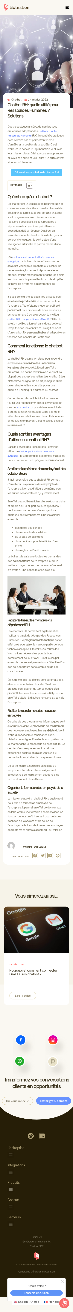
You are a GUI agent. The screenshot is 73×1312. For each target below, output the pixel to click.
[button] (35, 855)
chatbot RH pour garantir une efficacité (28, 319)
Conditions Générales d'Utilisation (36, 1271)
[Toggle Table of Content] (28, 185)
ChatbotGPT (36, 1246)
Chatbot (16, 99)
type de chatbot (24, 407)
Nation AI (36, 1237)
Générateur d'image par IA (36, 1241)
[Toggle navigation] (58, 7)
